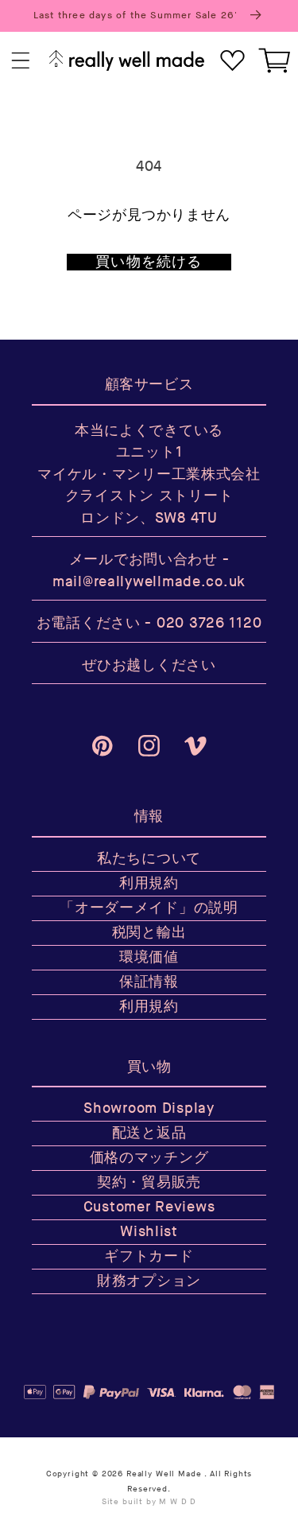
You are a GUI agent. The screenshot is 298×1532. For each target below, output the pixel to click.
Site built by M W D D (149, 1502)
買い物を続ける (148, 262)
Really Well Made (163, 1474)
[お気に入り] (232, 61)
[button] (21, 61)
